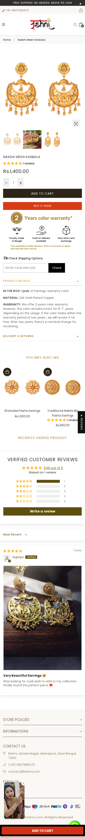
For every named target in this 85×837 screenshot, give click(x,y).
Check (56, 268)
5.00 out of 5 (53, 468)
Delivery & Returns (18, 336)
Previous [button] (8, 85)
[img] (12, 551)
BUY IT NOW (42, 206)
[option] (42, 89)
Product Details (16, 281)
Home (7, 40)
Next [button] (77, 85)
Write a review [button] (42, 511)
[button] (13, 163)
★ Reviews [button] (81, 422)
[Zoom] (76, 123)
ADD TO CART (42, 830)
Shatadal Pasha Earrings (22, 411)
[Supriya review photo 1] (42, 618)
